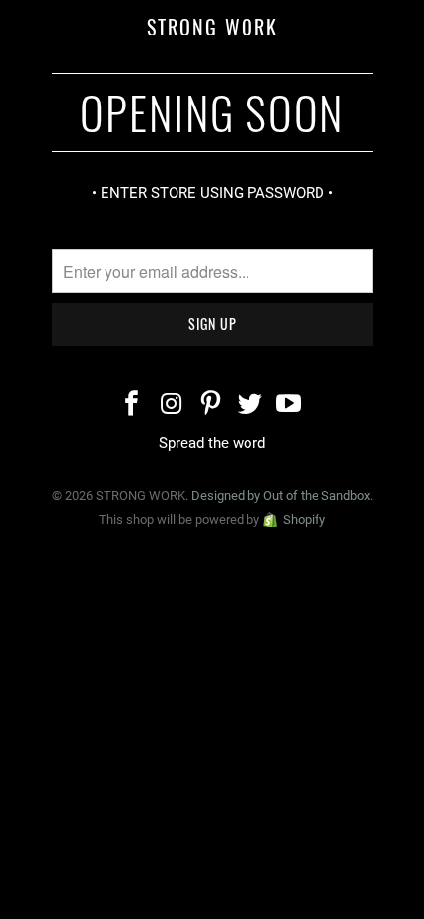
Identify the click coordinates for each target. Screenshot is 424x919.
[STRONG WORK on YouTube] (290, 405)
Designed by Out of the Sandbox (280, 495)
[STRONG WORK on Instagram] (171, 405)
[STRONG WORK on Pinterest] (211, 405)
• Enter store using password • (212, 193)
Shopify (304, 519)
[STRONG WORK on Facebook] (133, 405)
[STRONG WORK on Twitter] (250, 405)
